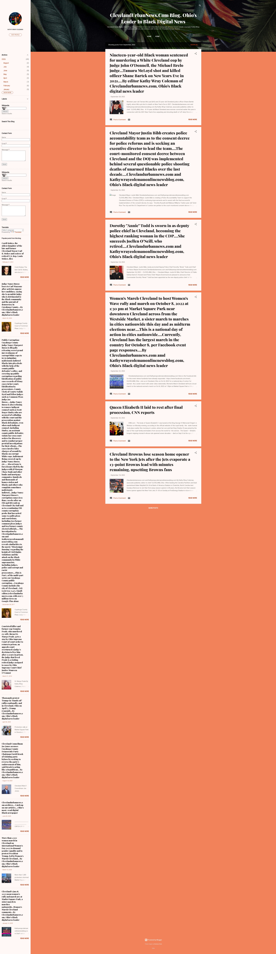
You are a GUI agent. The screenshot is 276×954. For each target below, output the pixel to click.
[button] (195, 54)
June (5, 71)
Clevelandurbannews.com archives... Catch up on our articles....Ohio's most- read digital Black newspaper (13, 807)
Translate (18, 232)
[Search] (200, 6)
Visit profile (15, 35)
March (5, 82)
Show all (194, 45)
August (6, 63)
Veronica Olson (158, 944)
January (6, 89)
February (6, 86)
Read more (192, 119)
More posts (153, 508)
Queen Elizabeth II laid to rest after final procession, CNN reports (146, 410)
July (5, 67)
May (5, 74)
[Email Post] (129, 120)
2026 (4, 59)
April (5, 78)
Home (149, 36)
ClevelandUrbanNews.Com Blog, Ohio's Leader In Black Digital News (153, 18)
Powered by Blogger (154, 940)
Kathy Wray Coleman (15, 29)
